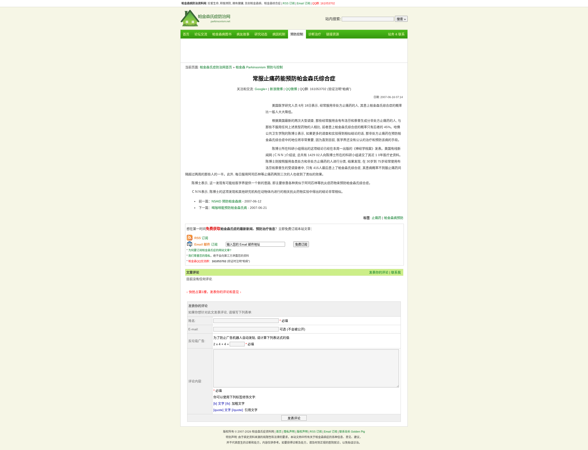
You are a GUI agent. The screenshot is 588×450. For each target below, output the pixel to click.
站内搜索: (333, 19)
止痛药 (376, 218)
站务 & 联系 (396, 34)
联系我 (396, 272)
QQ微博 (291, 89)
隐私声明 (289, 431)
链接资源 (332, 34)
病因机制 (278, 34)
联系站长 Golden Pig (352, 431)
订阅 (201, 238)
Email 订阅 (303, 3)
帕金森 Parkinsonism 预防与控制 (259, 67)
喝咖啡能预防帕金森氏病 (229, 208)
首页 (186, 34)
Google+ (261, 89)
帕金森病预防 (393, 218)
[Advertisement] (294, 50)
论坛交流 (200, 34)
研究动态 (260, 34)
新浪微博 (276, 89)
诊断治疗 (314, 34)
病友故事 (243, 34)
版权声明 (302, 431)
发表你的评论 (378, 272)
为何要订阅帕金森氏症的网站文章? (209, 250)
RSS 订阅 (289, 3)
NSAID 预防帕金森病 (227, 201)
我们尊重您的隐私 (199, 255)
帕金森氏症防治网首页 (216, 67)
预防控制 (296, 34)
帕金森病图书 (222, 34)
